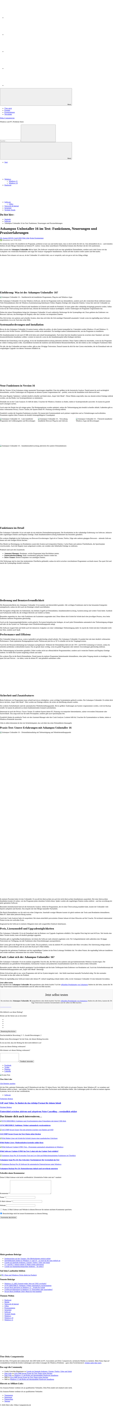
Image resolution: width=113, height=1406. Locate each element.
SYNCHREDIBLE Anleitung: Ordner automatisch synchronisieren (25, 1125)
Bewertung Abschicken (8, 1031)
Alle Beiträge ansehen (7, 1083)
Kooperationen (9, 112)
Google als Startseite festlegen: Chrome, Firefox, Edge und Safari (27, 1262)
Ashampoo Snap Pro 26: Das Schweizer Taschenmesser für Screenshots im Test (29, 1160)
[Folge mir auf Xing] (21, 68)
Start (6, 162)
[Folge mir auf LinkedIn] (21, 18)
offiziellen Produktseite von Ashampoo (74, 985)
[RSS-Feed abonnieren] (21, 85)
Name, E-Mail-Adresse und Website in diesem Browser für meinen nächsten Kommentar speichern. (37, 1209)
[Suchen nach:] (10, 141)
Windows (7, 179)
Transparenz (8, 1395)
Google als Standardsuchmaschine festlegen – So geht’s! (24, 1266)
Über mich (8, 108)
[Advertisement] (56, 273)
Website (3, 1205)
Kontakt (7, 110)
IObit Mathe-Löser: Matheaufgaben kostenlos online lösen (21, 1143)
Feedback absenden (26, 1061)
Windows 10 (13, 183)
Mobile (6, 1302)
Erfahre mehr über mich (93, 1363)
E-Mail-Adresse (6, 1201)
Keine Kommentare (37, 238)
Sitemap (7, 1401)
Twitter (6, 1067)
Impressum (8, 1397)
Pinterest (7, 1069)
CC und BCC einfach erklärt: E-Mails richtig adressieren (24, 1264)
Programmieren (9, 1308)
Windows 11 (13, 181)
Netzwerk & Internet (11, 206)
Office (11, 204)
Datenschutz (8, 1399)
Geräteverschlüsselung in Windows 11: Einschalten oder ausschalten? (28, 1289)
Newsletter (8, 114)
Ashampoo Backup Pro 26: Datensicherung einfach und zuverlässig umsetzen (29, 1168)
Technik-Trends (9, 210)
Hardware (7, 185)
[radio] (58, 1020)
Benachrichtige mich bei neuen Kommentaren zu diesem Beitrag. (25, 1213)
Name (3, 1197)
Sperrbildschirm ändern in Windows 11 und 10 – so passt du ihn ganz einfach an (32, 1261)
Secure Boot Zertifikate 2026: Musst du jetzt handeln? (23, 1291)
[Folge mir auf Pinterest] (21, 51)
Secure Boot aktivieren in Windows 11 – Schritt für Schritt (24, 1287)
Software (7, 202)
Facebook (7, 1065)
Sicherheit (7, 208)
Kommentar (5, 1193)
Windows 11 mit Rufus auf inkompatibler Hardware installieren (36, 1375)
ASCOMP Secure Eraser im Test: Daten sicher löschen (20, 1134)
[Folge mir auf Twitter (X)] (21, 35)
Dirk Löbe (25, 238)
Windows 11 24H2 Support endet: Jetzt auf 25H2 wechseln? (25, 1283)
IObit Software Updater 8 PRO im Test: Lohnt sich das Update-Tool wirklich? (29, 1151)
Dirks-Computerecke (7, 118)
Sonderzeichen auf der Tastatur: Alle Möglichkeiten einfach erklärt (27, 1259)
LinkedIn (7, 1071)
